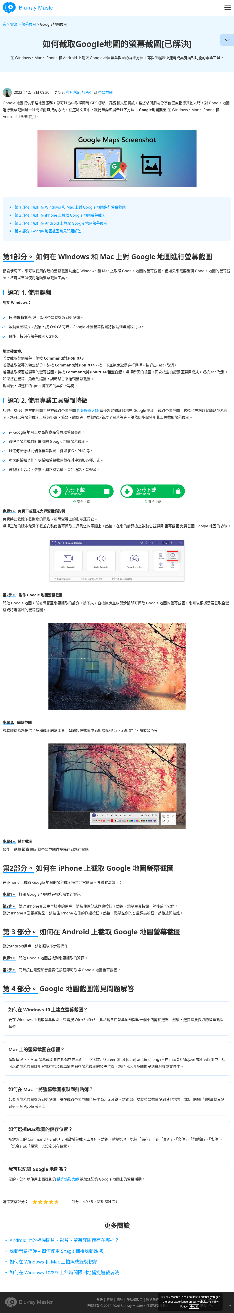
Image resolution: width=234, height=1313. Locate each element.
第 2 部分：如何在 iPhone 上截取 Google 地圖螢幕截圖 (60, 215)
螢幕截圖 (28, 24)
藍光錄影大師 (88, 410)
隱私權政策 (135, 1299)
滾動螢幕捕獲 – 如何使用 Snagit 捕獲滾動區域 (56, 1251)
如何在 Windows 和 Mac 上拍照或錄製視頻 (54, 1262)
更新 (109, 1299)
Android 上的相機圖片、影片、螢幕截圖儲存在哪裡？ (64, 1240)
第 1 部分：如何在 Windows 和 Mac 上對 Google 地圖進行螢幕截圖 (70, 207)
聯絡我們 (152, 1299)
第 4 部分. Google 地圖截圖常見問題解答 (48, 231)
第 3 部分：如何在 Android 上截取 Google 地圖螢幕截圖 (61, 223)
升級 (99, 1299)
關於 (120, 1299)
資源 (14, 24)
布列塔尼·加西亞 (79, 92)
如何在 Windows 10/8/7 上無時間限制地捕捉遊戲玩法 (64, 1272)
